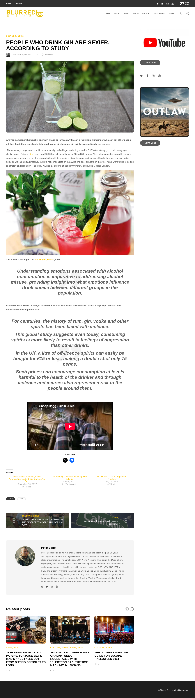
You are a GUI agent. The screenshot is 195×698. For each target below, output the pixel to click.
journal (44, 259)
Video (135, 13)
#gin (21, 499)
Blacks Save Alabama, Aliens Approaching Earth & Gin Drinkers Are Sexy (27, 478)
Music (117, 13)
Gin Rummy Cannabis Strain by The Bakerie (69, 477)
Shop (171, 13)
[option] (26, 643)
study (32, 154)
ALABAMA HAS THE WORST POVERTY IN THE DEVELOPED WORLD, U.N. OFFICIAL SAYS (43, 522)
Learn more (150, 63)
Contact (18, 3)
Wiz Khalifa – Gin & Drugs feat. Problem (111, 477)
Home (107, 13)
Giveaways (159, 13)
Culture (146, 13)
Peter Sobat (16, 55)
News (126, 13)
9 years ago (26, 55)
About (8, 3)
